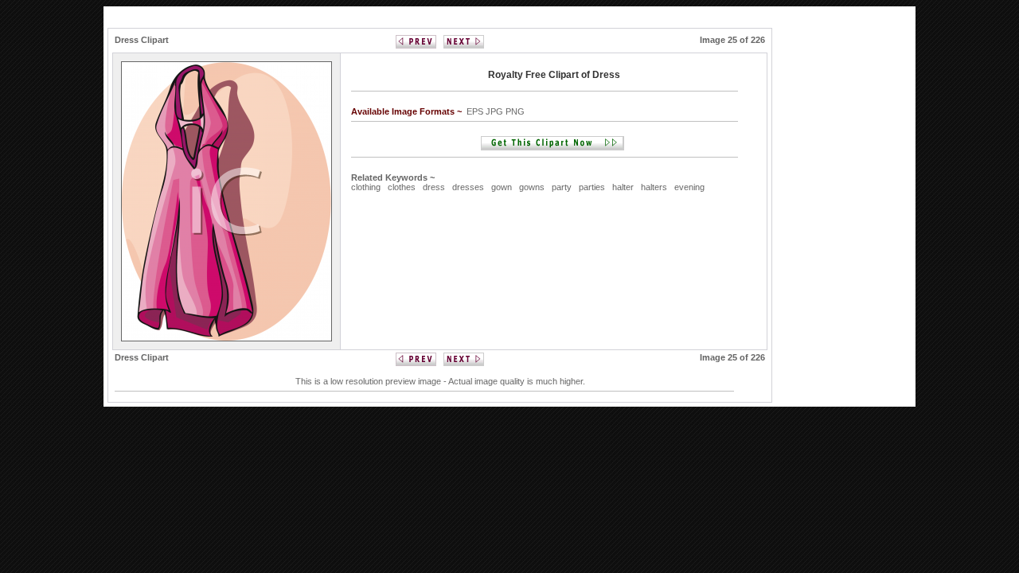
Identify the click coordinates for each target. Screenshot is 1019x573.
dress (434, 187)
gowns (532, 187)
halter (623, 187)
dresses (468, 187)
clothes (402, 187)
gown (501, 187)
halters (654, 187)
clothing (366, 187)
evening (689, 187)
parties (592, 187)
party (562, 187)
